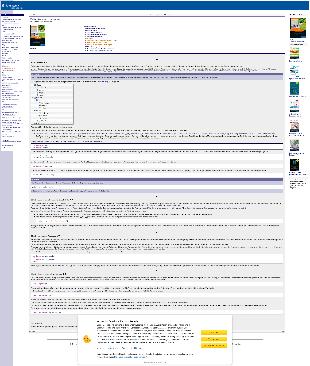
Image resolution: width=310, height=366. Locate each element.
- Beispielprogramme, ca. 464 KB (11, 141)
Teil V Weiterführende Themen (10, 112)
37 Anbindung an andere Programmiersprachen (9, 115)
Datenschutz (161, 362)
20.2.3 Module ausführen (95, 36)
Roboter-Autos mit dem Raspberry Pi (297, 154)
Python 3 (167, 15)
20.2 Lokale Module (91, 30)
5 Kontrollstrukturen (7, 29)
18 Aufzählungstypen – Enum (10, 60)
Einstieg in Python (295, 61)
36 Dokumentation (7, 110)
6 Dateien (4, 32)
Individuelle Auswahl (214, 345)
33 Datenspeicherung (8, 102)
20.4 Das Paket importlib (93, 47)
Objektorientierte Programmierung (295, 115)
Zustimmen (162, 328)
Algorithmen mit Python (297, 96)
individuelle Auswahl (113, 340)
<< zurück (32, 15)
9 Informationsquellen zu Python (11, 38)
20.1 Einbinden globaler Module (95, 28)
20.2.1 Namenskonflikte (94, 32)
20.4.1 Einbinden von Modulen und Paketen (101, 49)
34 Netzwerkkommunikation (10, 104)
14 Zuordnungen (6, 51)
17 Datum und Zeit (7, 58)
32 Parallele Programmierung (10, 99)
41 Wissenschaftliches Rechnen (11, 127)
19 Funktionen (6, 66)
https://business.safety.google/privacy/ (130, 357)
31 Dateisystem (6, 97)
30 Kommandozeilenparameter (10, 95)
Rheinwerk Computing (150, 15)
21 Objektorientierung (8, 70)
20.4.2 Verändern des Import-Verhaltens (99, 50)
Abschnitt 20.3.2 (63, 71)
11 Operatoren (6, 45)
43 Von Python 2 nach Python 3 (11, 132)
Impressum (148, 362)
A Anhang (4, 134)
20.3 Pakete (89, 38)
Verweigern (134, 340)
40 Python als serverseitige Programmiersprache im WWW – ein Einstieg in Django (12, 124)
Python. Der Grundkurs (297, 79)
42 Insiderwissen (7, 129)
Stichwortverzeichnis (8, 136)
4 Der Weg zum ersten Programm (11, 27)
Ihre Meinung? (6, 148)
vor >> (283, 15)
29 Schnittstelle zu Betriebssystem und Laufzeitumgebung (12, 92)
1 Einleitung (5, 17)
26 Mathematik (6, 85)
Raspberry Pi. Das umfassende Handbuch (297, 134)
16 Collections (6, 56)
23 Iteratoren (5, 75)
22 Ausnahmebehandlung (9, 73)
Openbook (161, 15)
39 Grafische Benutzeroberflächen (12, 120)
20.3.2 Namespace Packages (97, 42)
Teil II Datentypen (7, 40)
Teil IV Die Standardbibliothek (10, 83)
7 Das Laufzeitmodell (8, 34)
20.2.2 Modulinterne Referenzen (97, 34)
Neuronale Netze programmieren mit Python (298, 173)
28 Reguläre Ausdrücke (8, 89)
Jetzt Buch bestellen (7, 145)
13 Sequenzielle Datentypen (10, 49)
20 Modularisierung (8, 68)
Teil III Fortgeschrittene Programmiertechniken (8, 63)
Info (292, 189)
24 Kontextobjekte (7, 77)
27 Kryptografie (6, 87)
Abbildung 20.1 (106, 82)
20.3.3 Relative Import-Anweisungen (99, 45)
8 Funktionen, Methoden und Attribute (12, 36)
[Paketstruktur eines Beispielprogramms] (52, 124)
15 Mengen (5, 53)
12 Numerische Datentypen (10, 47)
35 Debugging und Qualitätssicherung (7, 107)
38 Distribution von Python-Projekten (12, 118)
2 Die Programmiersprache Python (12, 19)
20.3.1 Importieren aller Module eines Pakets (102, 40)
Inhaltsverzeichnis (8, 15)
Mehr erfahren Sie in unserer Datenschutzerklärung (119, 348)
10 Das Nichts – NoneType (9, 42)
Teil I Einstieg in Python (8, 21)
